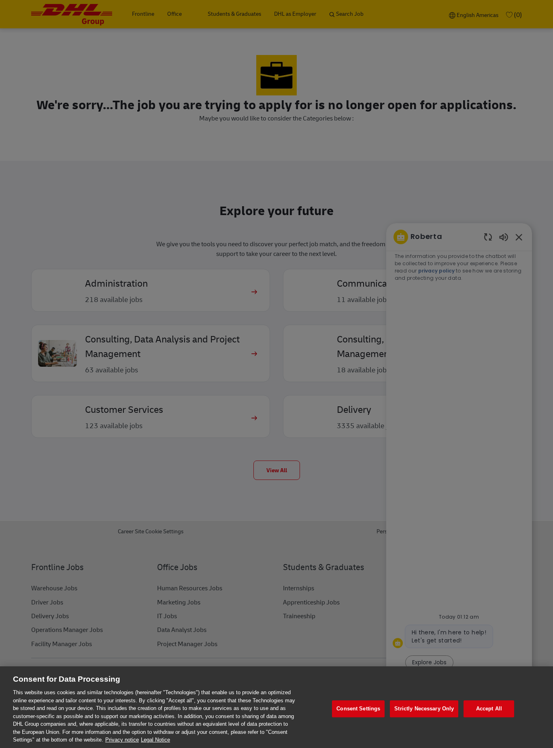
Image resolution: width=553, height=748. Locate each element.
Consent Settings (358, 709)
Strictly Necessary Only (424, 709)
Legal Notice (155, 740)
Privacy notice (122, 740)
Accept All (489, 709)
